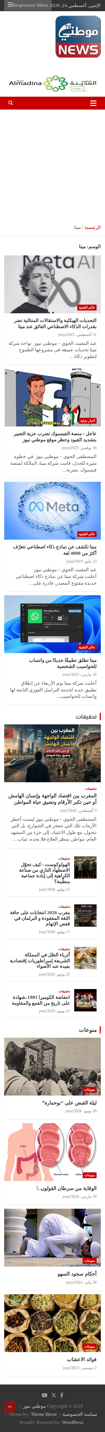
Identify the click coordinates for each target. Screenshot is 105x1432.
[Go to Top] (9, 1406)
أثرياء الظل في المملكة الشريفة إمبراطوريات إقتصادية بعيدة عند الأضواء (40, 960)
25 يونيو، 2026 (58, 974)
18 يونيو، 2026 (85, 1111)
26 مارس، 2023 (84, 674)
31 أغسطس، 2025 (82, 335)
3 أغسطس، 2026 (83, 811)
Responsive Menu (30, 5)
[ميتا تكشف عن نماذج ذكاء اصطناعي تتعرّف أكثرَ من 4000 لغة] (52, 511)
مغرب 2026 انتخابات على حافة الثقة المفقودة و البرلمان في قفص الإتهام (40, 918)
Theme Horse (44, 1414)
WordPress (72, 1422)
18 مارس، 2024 (84, 1196)
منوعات (88, 1030)
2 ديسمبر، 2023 (84, 1368)
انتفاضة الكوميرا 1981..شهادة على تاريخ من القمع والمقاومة (41, 1000)
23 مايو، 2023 (86, 561)
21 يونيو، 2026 (58, 1011)
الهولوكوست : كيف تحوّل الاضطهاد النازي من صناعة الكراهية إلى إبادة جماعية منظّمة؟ (44, 873)
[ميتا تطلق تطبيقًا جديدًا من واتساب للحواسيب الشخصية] (52, 624)
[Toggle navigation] (93, 103)
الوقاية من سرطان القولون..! (66, 1188)
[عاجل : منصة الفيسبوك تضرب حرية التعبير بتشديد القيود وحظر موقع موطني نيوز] (52, 397)
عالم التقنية (87, 307)
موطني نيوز (89, 60)
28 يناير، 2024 (85, 1282)
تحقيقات (86, 716)
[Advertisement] (52, 164)
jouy (61, 335)
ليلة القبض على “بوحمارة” (69, 1103)
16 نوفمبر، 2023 (84, 448)
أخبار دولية (87, 421)
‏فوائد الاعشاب (82, 1359)
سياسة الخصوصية (79, 1414)
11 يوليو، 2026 (58, 932)
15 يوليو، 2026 (58, 889)
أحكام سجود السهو (77, 1274)
